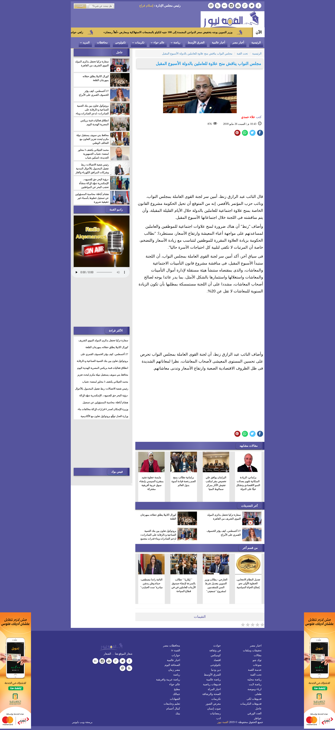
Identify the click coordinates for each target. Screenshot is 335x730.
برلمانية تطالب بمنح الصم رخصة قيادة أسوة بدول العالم (184, 481)
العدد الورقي (254, 713)
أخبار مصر (238, 42)
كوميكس (216, 655)
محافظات (102, 42)
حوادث (217, 645)
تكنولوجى (215, 665)
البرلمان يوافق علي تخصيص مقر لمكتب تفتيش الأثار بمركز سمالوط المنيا (216, 483)
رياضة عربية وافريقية (168, 679)
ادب (218, 718)
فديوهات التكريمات (251, 703)
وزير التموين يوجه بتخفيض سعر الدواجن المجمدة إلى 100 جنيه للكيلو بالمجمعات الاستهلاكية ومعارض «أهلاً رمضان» (198, 32)
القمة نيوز (222, 722)
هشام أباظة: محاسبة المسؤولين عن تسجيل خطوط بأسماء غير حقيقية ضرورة (92, 198)
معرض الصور (213, 703)
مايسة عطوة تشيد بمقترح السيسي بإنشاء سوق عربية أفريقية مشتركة (151, 483)
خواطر (258, 718)
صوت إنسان (214, 708)
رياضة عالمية (213, 679)
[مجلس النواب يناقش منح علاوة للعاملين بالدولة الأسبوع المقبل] (245, 133)
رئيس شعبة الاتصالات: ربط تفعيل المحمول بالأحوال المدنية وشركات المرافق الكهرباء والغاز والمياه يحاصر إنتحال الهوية (92, 170)
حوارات (176, 655)
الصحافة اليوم (172, 665)
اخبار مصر (256, 645)
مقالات (258, 655)
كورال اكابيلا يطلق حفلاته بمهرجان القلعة (158, 516)
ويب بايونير (78, 722)
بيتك (177, 713)
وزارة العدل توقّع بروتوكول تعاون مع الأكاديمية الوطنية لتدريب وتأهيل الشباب (104, 418)
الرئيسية (256, 42)
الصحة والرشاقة (211, 694)
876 (210, 123)
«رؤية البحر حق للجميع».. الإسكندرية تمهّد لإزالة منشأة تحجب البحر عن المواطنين (94, 183)
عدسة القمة (255, 669)
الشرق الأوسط (196, 42)
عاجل (258, 708)
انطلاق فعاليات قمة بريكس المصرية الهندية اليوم (94, 122)
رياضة (177, 42)
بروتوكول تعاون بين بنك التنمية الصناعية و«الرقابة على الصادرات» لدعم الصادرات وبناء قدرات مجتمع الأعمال (158, 536)
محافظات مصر (171, 645)
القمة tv (175, 650)
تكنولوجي (120, 42)
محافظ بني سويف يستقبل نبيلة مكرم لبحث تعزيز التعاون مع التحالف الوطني (92, 139)
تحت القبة (256, 674)
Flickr (224, 6)
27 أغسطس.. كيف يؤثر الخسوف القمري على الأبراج (224, 532)
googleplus (245, 6)
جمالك (176, 694)
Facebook (258, 6)
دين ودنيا (216, 669)
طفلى (258, 694)
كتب (251, 117)
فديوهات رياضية (212, 684)
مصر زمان (174, 669)
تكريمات (139, 42)
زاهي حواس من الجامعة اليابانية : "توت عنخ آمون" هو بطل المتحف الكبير (72, 32)
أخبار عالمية (218, 42)
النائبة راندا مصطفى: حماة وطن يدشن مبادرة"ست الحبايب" (151, 583)
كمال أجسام (173, 708)
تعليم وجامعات (172, 703)
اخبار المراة (214, 689)
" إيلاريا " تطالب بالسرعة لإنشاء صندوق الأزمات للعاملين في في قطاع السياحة (183, 585)
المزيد (86, 42)
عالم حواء (159, 42)
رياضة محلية (254, 679)
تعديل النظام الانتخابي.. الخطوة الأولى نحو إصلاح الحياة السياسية (248, 583)
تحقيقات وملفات (252, 650)
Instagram (231, 6)
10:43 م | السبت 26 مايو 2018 (239, 123)
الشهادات (175, 698)
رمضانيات (215, 713)
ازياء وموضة (255, 689)
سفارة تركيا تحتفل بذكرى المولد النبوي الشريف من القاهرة (224, 516)
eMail (211, 6)
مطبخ (177, 689)
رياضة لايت (255, 684)
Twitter (252, 6)
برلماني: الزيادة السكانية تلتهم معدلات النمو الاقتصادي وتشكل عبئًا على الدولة (248, 483)
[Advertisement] (200, 166)
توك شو (257, 660)
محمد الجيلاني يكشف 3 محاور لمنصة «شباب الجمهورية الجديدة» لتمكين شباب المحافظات (93, 155)
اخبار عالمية (173, 660)
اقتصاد (217, 660)
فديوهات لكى (254, 698)
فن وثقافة (215, 650)
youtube (238, 6)
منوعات (257, 665)
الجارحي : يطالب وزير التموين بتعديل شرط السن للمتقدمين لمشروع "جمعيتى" (216, 585)
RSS (218, 6)
